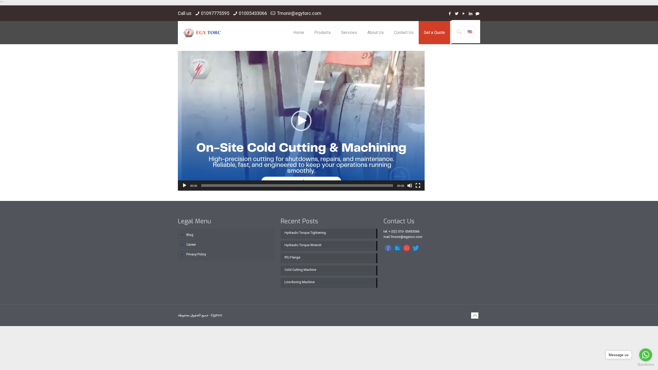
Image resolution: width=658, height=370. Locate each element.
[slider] (297, 185)
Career (191, 244)
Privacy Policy (196, 254)
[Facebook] (449, 13)
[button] (301, 120)
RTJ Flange (292, 257)
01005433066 (253, 13)
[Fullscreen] (418, 185)
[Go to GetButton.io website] (645, 364)
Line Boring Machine (300, 282)
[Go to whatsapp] (645, 354)
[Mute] (409, 185)
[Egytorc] (202, 32)
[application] (301, 121)
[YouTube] (463, 13)
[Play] (184, 185)
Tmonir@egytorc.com (299, 13)
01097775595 (215, 13)
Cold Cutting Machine (300, 270)
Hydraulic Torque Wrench (303, 245)
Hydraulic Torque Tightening (305, 233)
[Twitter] (456, 13)
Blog (189, 235)
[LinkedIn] (470, 13)
